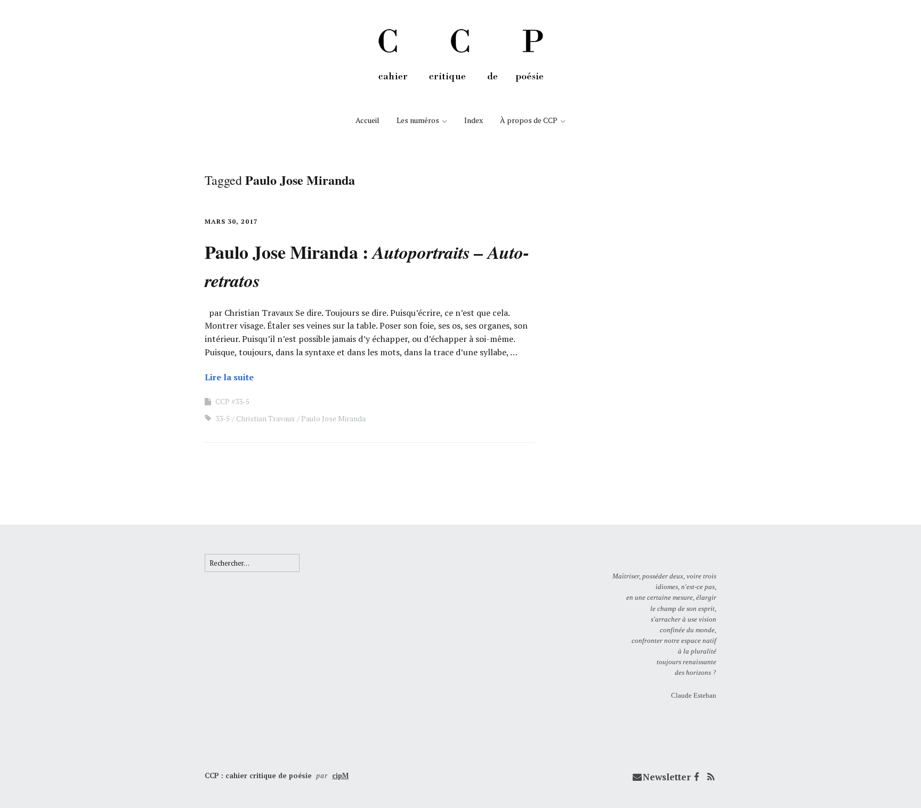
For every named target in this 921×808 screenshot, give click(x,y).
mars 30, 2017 (231, 221)
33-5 (222, 418)
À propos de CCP (529, 120)
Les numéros (418, 120)
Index (473, 120)
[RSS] (710, 777)
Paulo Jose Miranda (333, 418)
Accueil (367, 120)
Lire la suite (229, 377)
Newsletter (667, 777)
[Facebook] (696, 777)
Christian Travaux (265, 418)
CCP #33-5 (232, 401)
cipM (340, 775)
